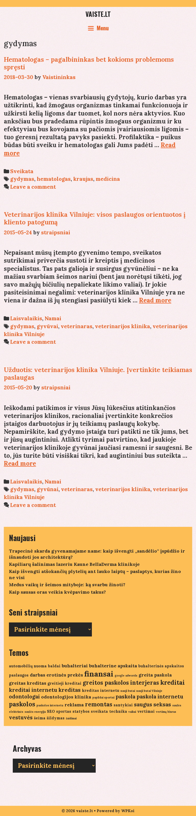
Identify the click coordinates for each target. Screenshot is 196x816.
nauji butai (127, 691)
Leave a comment (33, 186)
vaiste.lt (98, 14)
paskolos (22, 704)
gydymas (22, 178)
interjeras (144, 682)
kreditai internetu (33, 689)
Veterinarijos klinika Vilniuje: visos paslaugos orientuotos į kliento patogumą (95, 218)
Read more (155, 300)
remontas (98, 704)
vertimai (146, 711)
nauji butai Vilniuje (149, 691)
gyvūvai (47, 326)
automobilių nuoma (28, 666)
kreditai (172, 682)
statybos (81, 711)
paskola (125, 696)
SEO (51, 711)
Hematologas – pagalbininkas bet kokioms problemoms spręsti (89, 63)
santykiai (123, 705)
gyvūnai (47, 489)
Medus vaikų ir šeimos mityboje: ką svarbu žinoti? (67, 585)
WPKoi (127, 810)
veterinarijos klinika (122, 326)
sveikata (99, 711)
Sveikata (21, 171)
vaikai (132, 711)
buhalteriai (75, 666)
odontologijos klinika (66, 697)
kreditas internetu (100, 690)
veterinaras (76, 326)
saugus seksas (152, 704)
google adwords (126, 675)
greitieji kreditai (64, 683)
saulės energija (35, 711)
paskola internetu (160, 696)
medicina (108, 178)
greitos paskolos (106, 682)
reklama (74, 705)
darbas (37, 675)
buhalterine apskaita (113, 666)
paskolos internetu (49, 705)
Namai (53, 318)
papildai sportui (103, 697)
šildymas (56, 718)
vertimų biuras (166, 711)
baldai (54, 666)
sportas (63, 711)
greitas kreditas (27, 683)
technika (118, 711)
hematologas (54, 178)
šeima (39, 718)
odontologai (24, 696)
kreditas (69, 689)
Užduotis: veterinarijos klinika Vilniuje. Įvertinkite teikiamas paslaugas (98, 373)
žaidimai (71, 718)
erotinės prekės (64, 675)
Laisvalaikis (26, 318)
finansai (98, 674)
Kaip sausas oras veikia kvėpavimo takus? (57, 592)
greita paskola (155, 675)
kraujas (83, 178)
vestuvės (21, 717)
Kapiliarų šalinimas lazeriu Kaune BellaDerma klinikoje (74, 564)
